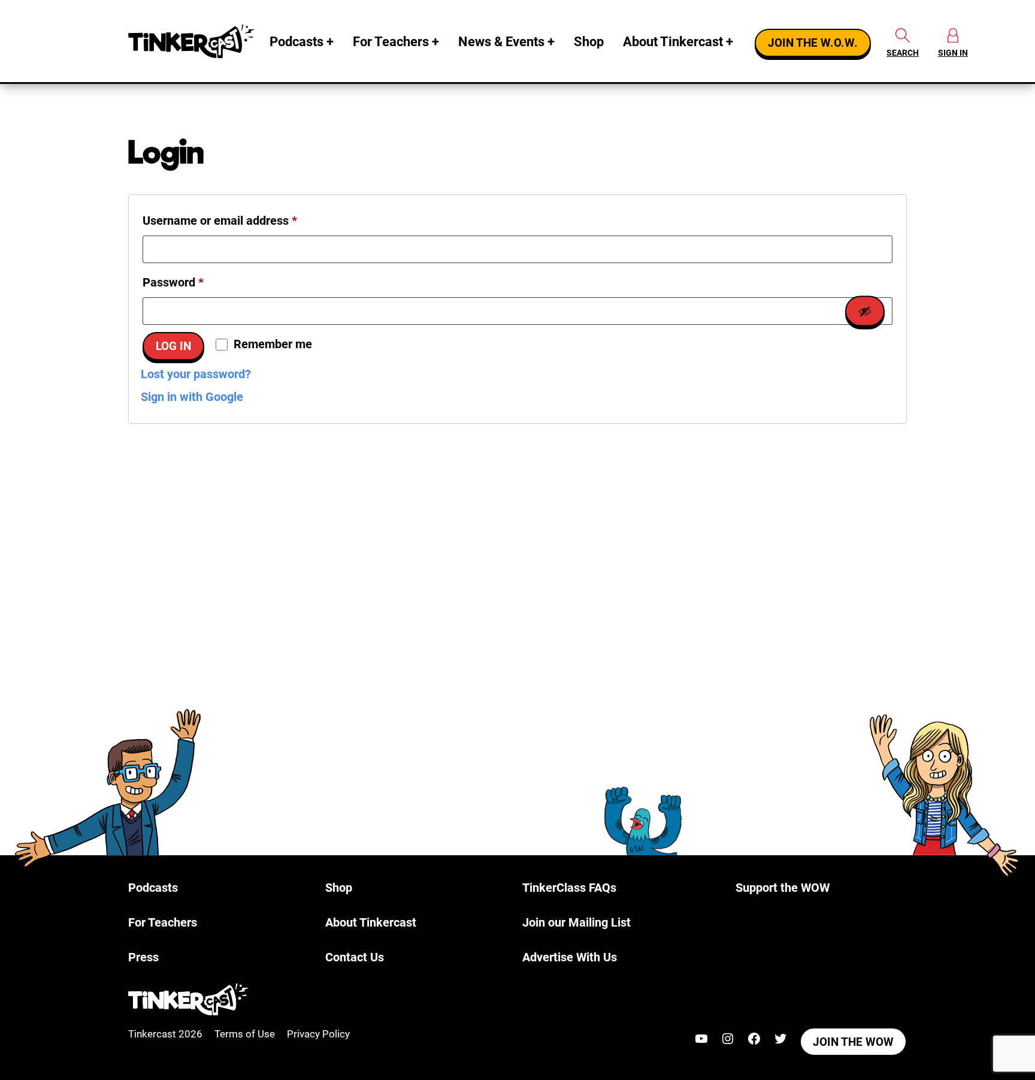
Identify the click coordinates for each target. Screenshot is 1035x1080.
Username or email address (243, 220)
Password (197, 281)
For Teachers (391, 41)
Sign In (953, 53)
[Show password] (865, 310)
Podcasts (296, 41)
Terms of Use (244, 1034)
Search (902, 53)
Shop (589, 41)
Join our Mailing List (576, 922)
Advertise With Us (569, 957)
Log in (173, 346)
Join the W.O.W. (813, 43)
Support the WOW (783, 887)
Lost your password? (196, 374)
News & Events (501, 41)
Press (143, 957)
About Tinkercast (673, 41)
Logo (194, 41)
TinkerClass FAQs (569, 887)
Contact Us (354, 957)
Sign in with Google (192, 397)
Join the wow (853, 1042)
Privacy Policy (318, 1034)
